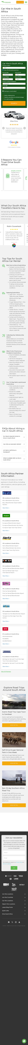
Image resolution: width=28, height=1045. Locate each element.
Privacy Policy (19, 862)
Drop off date (6, 77)
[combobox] (14, 68)
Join (14, 868)
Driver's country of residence (9, 81)
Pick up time (18, 72)
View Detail (14, 725)
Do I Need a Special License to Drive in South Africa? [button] (11, 437)
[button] (14, 894)
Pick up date (5, 72)
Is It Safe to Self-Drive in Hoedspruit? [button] (9, 451)
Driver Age (5, 85)
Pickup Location (6, 65)
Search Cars (20, 2)
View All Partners (6, 671)
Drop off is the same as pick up (11, 70)
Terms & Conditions (7, 863)
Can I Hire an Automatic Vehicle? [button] (12, 444)
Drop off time (18, 77)
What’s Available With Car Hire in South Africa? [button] (12, 459)
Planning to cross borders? (10, 91)
